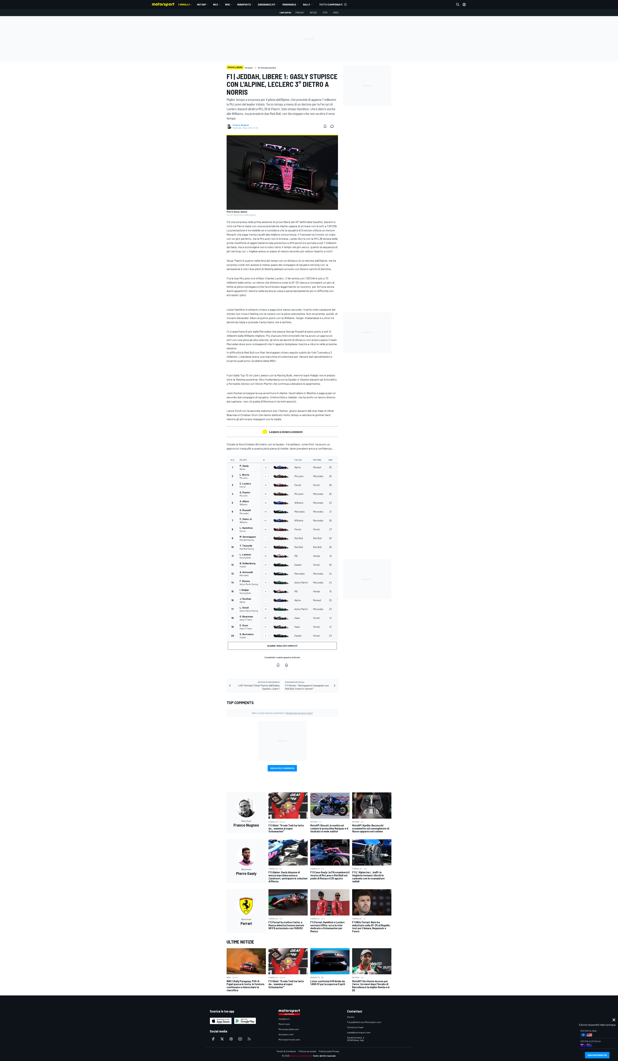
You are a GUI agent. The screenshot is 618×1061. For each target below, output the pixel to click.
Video (335, 12)
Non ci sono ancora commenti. (282, 712)
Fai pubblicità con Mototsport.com (364, 1022)
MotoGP (201, 4)
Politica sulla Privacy (329, 1051)
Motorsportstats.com (289, 1039)
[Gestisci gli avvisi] (286, 665)
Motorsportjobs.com (289, 1029)
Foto (325, 12)
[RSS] (249, 1039)
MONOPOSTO (244, 4)
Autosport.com (286, 1034)
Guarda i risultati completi (282, 645)
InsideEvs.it (284, 1018)
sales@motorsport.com (358, 1032)
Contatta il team (355, 1027)
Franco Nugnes (241, 125)
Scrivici (350, 1017)
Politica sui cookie (307, 1051)
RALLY (306, 4)
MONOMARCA (289, 4)
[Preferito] (325, 126)
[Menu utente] (464, 4)
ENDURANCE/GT (266, 4)
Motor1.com (284, 1024)
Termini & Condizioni (286, 1051)
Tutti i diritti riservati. (324, 1055)
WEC (215, 4)
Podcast (299, 12)
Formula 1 (184, 4)
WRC (227, 4)
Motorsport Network (301, 1055)
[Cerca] (457, 4)
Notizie (313, 12)
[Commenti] (333, 126)
